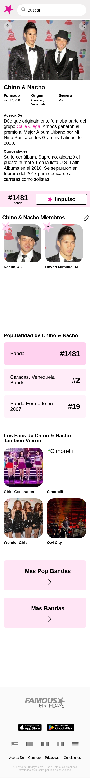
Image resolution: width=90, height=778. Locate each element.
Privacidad (52, 757)
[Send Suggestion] (86, 219)
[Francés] (44, 744)
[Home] (45, 702)
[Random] (82, 26)
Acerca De (16, 757)
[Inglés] (14, 744)
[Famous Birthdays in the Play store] (60, 727)
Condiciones (72, 757)
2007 (18, 100)
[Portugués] (29, 744)
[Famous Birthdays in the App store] (30, 727)
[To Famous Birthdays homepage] (8, 9)
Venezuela (38, 104)
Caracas (37, 100)
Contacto (34, 757)
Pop (61, 100)
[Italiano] (60, 744)
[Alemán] (75, 744)
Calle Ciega (28, 126)
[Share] (8, 26)
